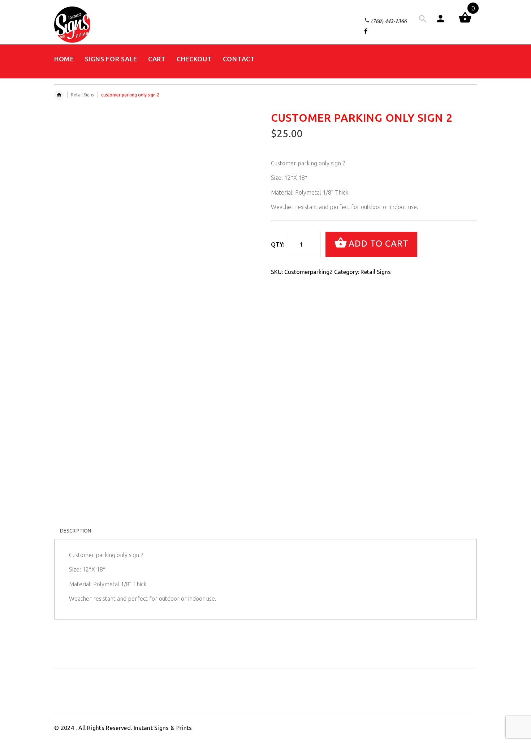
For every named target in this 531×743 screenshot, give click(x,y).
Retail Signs (82, 94)
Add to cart (379, 243)
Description (75, 531)
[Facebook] (365, 31)
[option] (76, 450)
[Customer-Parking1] (61, 447)
